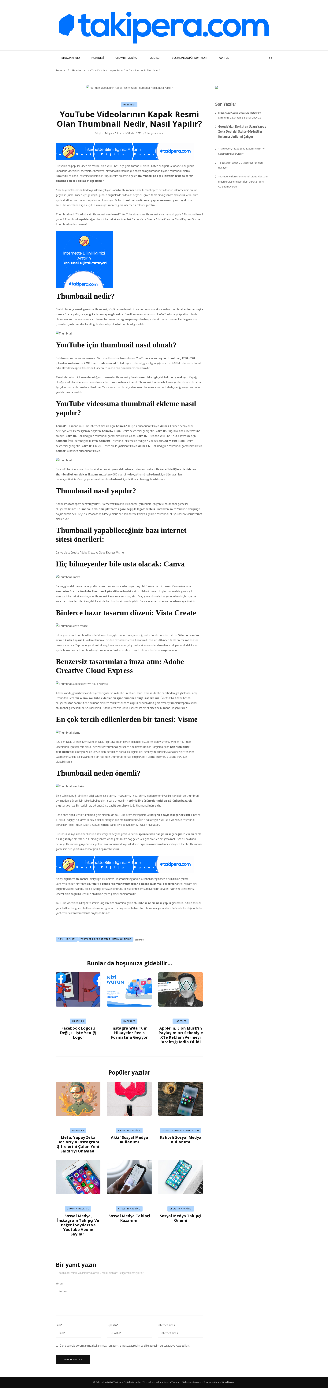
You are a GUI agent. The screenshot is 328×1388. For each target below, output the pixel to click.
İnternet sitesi (166, 1325)
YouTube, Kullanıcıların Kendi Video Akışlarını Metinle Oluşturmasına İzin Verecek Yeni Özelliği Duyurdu (243, 181)
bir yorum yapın (155, 133)
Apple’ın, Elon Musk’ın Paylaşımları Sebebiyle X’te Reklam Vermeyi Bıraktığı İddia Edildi (180, 1035)
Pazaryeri (97, 57)
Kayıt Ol (224, 57)
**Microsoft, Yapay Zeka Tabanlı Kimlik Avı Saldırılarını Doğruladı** (241, 151)
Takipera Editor (113, 133)
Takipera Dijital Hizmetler (127, 1382)
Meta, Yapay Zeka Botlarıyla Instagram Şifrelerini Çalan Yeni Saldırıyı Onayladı (78, 1144)
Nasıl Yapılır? (67, 939)
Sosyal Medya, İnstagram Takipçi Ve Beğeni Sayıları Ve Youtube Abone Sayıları (78, 1225)
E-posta (112, 1325)
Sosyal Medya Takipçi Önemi (180, 1218)
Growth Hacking (126, 57)
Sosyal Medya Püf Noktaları (189, 57)
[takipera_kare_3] (84, 287)
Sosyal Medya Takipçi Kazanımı (129, 1218)
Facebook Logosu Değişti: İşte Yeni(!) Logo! (78, 1033)
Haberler (154, 57)
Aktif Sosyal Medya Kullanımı (129, 1139)
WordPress (228, 1382)
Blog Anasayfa (71, 57)
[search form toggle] (270, 58)
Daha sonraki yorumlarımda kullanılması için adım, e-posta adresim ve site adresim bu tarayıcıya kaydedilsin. (125, 1345)
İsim (59, 1325)
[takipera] (125, 159)
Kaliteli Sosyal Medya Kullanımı (180, 1139)
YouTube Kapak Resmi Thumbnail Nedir (105, 939)
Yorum (60, 1283)
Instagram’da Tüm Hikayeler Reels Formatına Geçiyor (129, 1033)
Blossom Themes (203, 1382)
